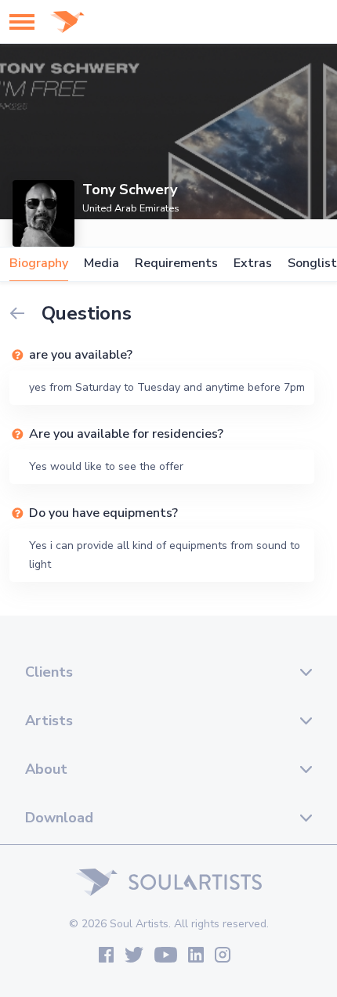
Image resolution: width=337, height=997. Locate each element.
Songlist (312, 263)
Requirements (176, 263)
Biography (38, 263)
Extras (253, 263)
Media (101, 263)
